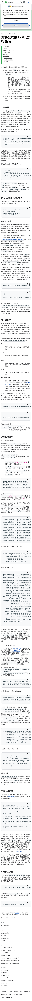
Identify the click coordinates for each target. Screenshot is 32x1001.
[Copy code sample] (30, 136)
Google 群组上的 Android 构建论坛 (10, 960)
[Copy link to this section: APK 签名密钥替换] (16, 441)
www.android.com (6, 978)
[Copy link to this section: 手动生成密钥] (14, 791)
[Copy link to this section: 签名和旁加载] (12, 221)
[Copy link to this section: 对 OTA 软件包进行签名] (23, 198)
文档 (7, 33)
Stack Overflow (5, 983)
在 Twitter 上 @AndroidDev (8, 950)
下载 (2, 930)
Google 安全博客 (5, 955)
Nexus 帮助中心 (5, 975)
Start (16, 25)
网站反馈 (4, 994)
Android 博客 (4, 953)
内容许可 (17, 913)
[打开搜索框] (21, 2)
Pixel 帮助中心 (4, 972)
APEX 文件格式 (16, 649)
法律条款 (16, 991)
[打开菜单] (2, 2)
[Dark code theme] (28, 136)
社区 (11, 991)
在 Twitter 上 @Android (7, 947)
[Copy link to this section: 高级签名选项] (14, 437)
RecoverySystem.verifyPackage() (12, 239)
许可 (21, 991)
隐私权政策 (27, 991)
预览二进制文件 (5, 933)
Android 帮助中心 (5, 970)
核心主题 (13, 33)
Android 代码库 (5, 925)
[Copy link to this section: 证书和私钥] (12, 320)
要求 (2, 928)
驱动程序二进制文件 (6, 938)
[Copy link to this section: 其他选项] (9, 773)
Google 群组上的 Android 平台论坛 (10, 958)
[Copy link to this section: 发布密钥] (10, 108)
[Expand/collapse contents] (11, 46)
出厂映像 (3, 935)
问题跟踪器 (4, 985)
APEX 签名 (16, 651)
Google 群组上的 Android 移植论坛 (10, 963)
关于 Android (4, 991)
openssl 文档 (18, 852)
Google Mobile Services (7, 980)
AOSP (2, 33)
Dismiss (16, 20)
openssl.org (11, 797)
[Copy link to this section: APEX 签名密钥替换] (17, 646)
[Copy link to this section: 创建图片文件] (14, 872)
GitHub (3, 941)
